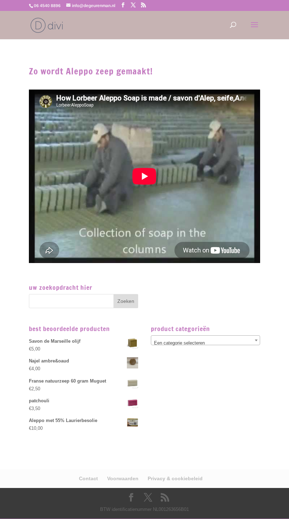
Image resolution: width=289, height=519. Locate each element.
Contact (88, 478)
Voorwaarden (123, 478)
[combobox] (205, 340)
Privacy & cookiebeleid (175, 478)
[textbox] (205, 343)
